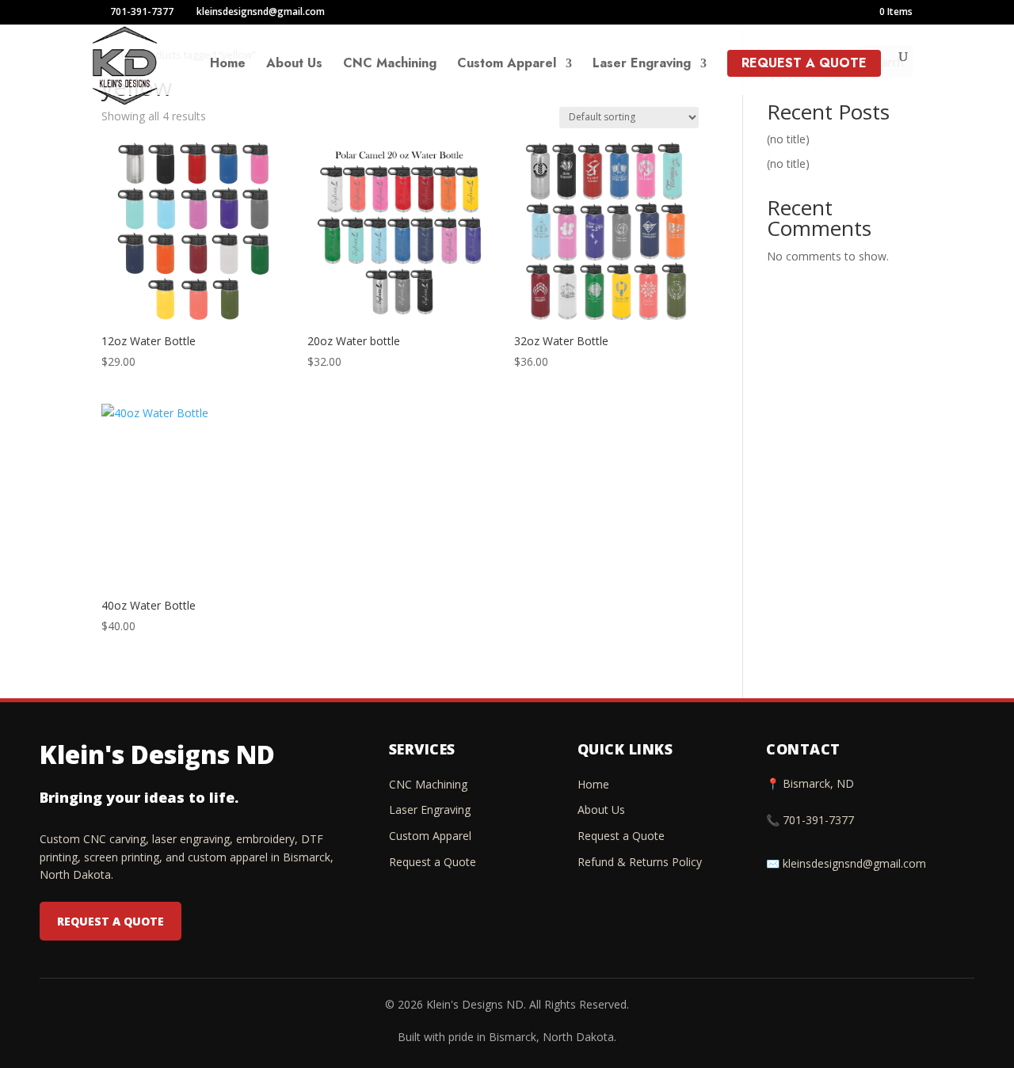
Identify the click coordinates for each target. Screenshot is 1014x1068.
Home (228, 65)
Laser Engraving (642, 65)
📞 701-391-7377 (810, 819)
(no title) (788, 138)
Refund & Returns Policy (640, 861)
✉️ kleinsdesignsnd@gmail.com (846, 863)
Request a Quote (804, 63)
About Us (294, 65)
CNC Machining (389, 65)
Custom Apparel (506, 65)
